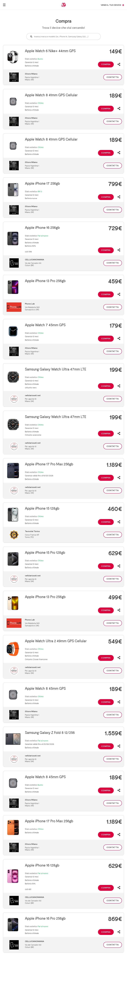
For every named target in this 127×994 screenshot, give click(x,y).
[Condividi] (119, 64)
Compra (106, 64)
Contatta (113, 77)
